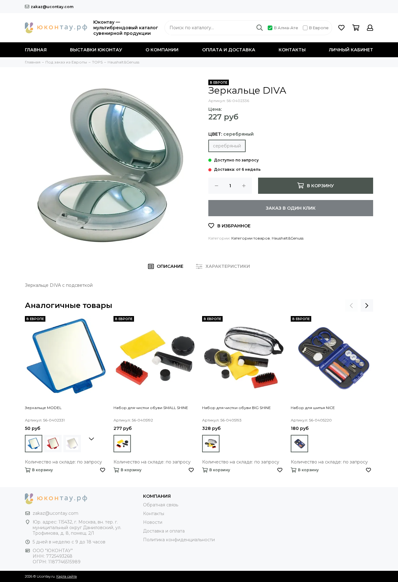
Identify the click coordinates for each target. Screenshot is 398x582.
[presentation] (351, 305)
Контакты (292, 50)
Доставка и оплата (164, 531)
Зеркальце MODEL (43, 407)
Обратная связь (160, 505)
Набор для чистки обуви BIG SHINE (236, 407)
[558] (122, 443)
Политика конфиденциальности (179, 539)
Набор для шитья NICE (313, 407)
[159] (72, 443)
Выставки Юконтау (96, 50)
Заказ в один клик (291, 208)
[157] (33, 443)
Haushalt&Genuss (287, 238)
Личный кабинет (351, 50)
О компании (162, 50)
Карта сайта (66, 576)
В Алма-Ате (286, 27)
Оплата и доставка (228, 50)
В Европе (319, 27)
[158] (53, 443)
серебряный (227, 146)
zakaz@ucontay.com (52, 6)
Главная (36, 50)
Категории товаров (250, 238)
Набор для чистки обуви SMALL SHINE (150, 407)
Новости (152, 522)
